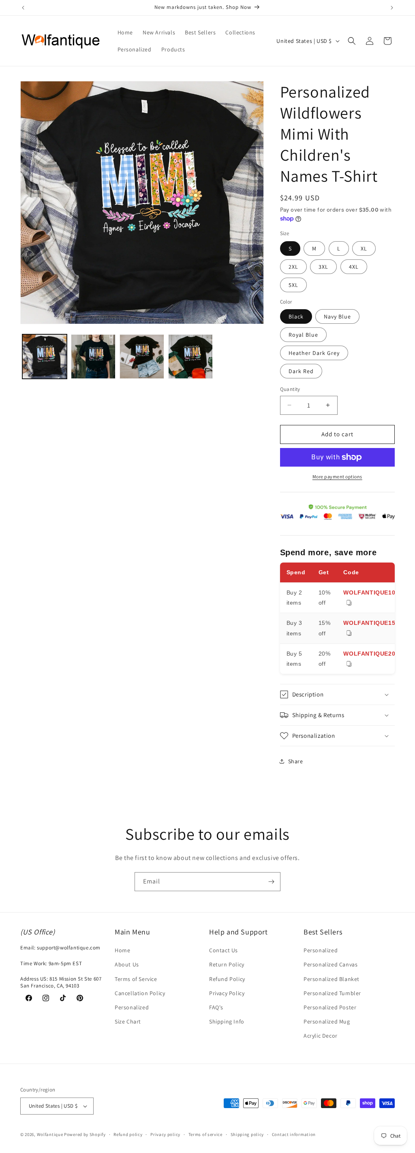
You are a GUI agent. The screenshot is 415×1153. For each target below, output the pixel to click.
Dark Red (301, 371)
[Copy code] (349, 603)
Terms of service (205, 1134)
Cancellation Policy (140, 993)
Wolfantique (50, 1134)
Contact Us (223, 950)
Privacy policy (165, 1134)
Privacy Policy (226, 993)
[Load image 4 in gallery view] (190, 356)
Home (122, 950)
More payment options (337, 477)
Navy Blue (337, 316)
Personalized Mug (327, 1021)
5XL (293, 285)
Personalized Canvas (330, 964)
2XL (293, 266)
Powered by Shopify (85, 1134)
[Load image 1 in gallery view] (44, 356)
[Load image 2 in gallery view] (93, 356)
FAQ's (216, 1007)
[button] (352, 41)
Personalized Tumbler (332, 993)
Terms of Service (136, 979)
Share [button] (295, 761)
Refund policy (127, 1134)
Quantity (290, 389)
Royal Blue (303, 334)
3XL (323, 266)
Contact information (294, 1134)
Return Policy (226, 964)
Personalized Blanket (331, 979)
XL (364, 248)
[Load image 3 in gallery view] (142, 356)
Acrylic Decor (321, 1035)
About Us (127, 964)
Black (296, 316)
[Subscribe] (271, 881)
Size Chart (128, 1021)
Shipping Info (226, 1021)
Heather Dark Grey (314, 353)
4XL (354, 266)
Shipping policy (247, 1134)
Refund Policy (227, 979)
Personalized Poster (330, 1007)
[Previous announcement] (23, 7)
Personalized (132, 1007)
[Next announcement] (392, 7)
